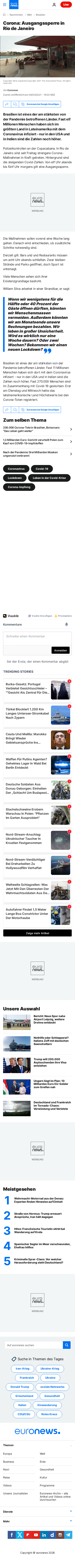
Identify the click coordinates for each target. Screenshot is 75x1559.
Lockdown (15, 477)
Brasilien (40, 15)
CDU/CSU (24, 1414)
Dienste (8, 1511)
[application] (37, 56)
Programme (47, 1485)
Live (66, 4)
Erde (43, 1461)
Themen (8, 1445)
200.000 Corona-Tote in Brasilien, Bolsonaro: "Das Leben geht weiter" (31, 429)
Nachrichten (16, 15)
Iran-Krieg (22, 1368)
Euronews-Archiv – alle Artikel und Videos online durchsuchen (55, 1496)
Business (8, 1461)
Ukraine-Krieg (50, 1368)
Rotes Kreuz (49, 1414)
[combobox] (38, 1345)
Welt (29, 15)
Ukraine (50, 1377)
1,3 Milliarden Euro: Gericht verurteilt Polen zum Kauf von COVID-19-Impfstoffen (33, 441)
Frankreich (27, 1377)
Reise (6, 1477)
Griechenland (24, 1395)
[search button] (67, 1345)
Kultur (43, 1477)
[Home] (4, 14)
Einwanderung (47, 1405)
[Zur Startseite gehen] (13, 4)
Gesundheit (52, 1395)
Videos (7, 1485)
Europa (7, 1453)
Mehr (6, 1521)
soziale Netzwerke (52, 1386)
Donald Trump (20, 1386)
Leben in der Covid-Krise (49, 477)
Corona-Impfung (19, 487)
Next (6, 1469)
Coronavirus (16, 468)
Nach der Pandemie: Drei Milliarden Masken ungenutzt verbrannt (30, 454)
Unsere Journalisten (15, 1493)
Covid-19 (42, 468)
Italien (22, 1405)
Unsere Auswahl (21, 1009)
